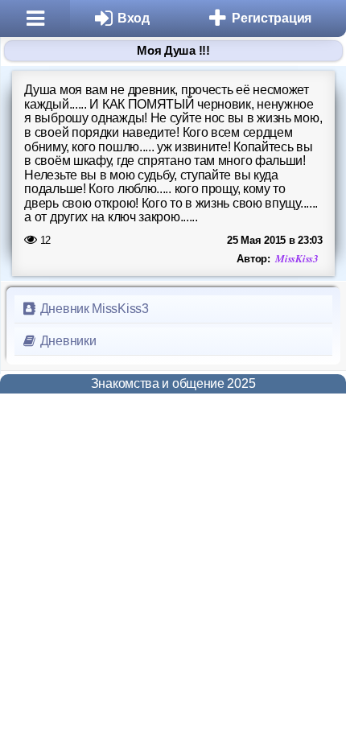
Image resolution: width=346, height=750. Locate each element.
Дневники (66, 341)
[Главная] (35, 18)
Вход (133, 18)
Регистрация (271, 18)
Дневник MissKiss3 (93, 308)
